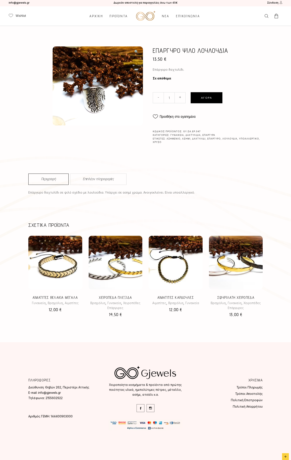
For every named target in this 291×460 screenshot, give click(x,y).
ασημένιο (173, 138)
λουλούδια (229, 138)
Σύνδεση (272, 2)
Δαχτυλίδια (193, 135)
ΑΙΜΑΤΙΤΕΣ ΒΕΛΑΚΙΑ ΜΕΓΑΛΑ (55, 297)
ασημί (186, 138)
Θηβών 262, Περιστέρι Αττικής (67, 387)
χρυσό (157, 142)
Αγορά (206, 97)
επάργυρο (214, 138)
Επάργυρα (208, 135)
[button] (136, 52)
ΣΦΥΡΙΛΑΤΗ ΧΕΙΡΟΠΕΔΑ (235, 297)
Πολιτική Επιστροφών (247, 400)
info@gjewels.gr (19, 2)
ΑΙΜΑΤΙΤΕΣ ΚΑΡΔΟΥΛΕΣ (175, 297)
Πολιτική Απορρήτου (248, 406)
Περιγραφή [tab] (48, 179)
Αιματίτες (72, 303)
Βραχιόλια (55, 303)
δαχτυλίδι (199, 138)
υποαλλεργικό (249, 138)
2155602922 (54, 398)
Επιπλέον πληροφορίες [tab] (98, 179)
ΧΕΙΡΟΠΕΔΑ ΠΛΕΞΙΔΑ (115, 297)
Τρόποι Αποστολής (249, 393)
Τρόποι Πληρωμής (249, 387)
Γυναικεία (177, 135)
